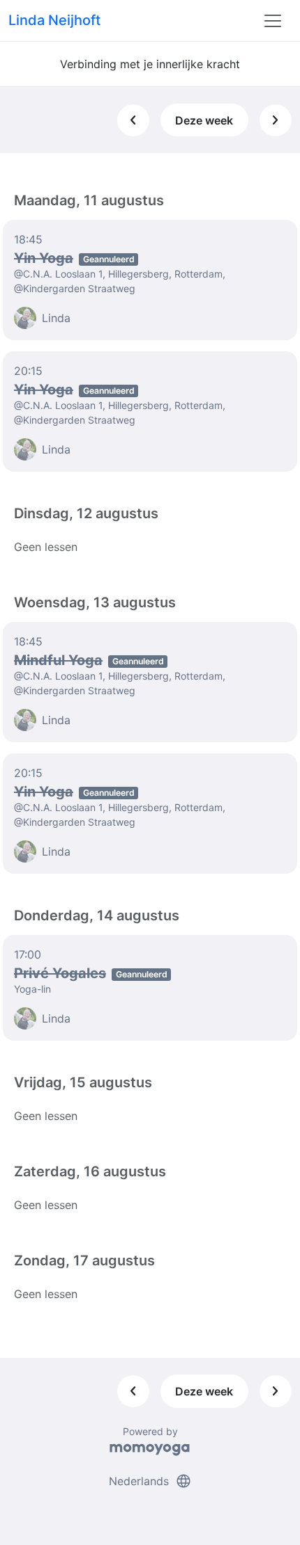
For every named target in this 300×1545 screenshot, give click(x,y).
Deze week (204, 120)
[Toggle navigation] (273, 21)
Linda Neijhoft (54, 20)
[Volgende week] (276, 120)
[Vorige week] (133, 120)
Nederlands (150, 1481)
